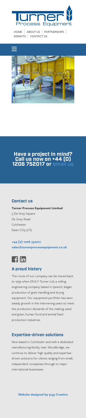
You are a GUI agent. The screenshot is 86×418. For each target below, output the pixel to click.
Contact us (38, 36)
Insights (20, 36)
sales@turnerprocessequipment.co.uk (39, 247)
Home (18, 32)
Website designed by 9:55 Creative (43, 394)
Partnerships (54, 32)
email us (63, 164)
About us (33, 32)
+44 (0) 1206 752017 (26, 241)
